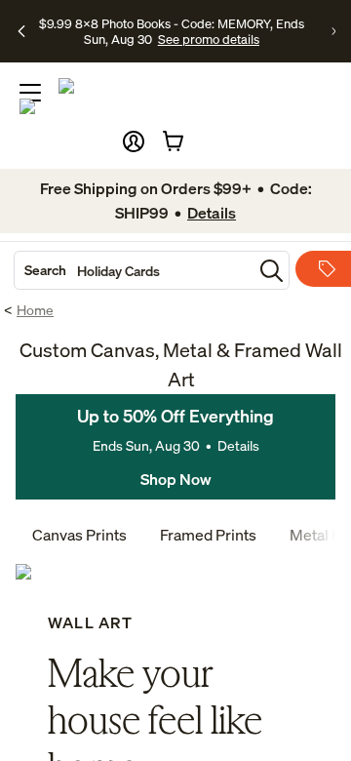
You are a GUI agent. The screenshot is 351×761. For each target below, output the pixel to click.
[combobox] (133, 270)
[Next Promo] (333, 31)
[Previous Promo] (21, 31)
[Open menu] (30, 92)
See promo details (208, 39)
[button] (133, 141)
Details (238, 445)
